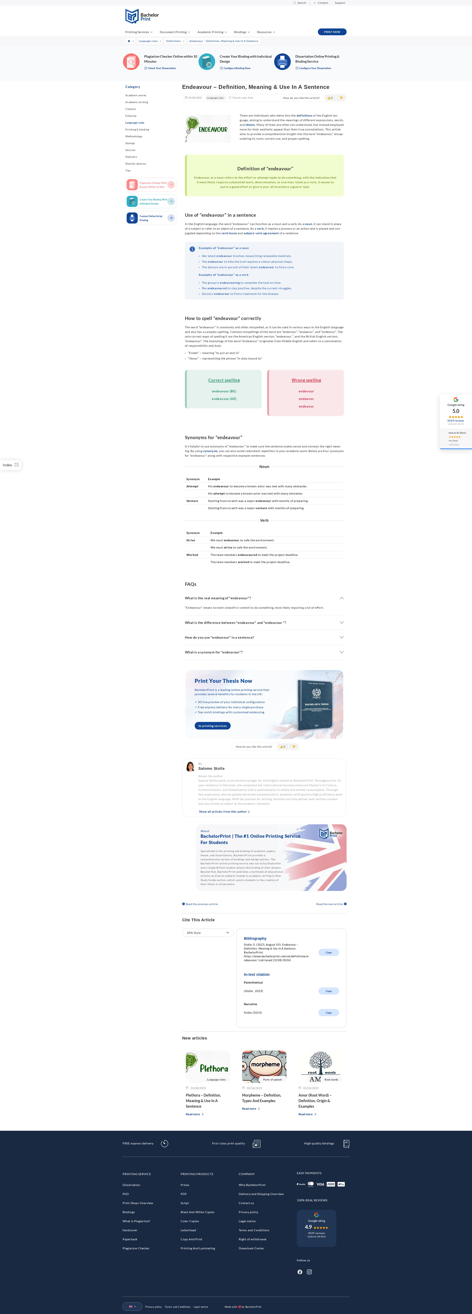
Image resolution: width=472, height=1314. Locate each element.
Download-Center (251, 1248)
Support (340, 2)
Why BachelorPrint (252, 1185)
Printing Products (197, 1174)
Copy (329, 952)
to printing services (213, 725)
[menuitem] (131, 1306)
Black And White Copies (198, 1212)
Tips (128, 170)
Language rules (134, 122)
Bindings (240, 32)
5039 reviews (316, 1233)
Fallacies (131, 115)
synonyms (210, 451)
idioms (250, 124)
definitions (304, 115)
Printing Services (137, 32)
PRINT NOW (332, 31)
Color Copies (190, 1221)
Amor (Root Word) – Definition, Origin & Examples (315, 1100)
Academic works (135, 95)
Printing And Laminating (198, 1248)
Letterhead (188, 1230)
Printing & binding (137, 129)
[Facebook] (300, 1271)
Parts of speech (272, 1079)
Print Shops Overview (138, 1203)
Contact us (246, 1203)
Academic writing (136, 102)
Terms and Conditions (254, 1230)
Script (185, 1203)
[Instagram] (309, 1271)
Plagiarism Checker (136, 1248)
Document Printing (173, 32)
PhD (126, 1194)
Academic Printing (210, 32)
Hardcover (130, 1230)
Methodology (133, 136)
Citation (130, 108)
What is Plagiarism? (136, 1221)
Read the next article (329, 904)
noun (308, 224)
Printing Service (137, 1174)
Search (302, 2)
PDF (184, 1194)
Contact (323, 2)
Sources (130, 149)
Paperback (130, 1239)
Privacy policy (248, 1212)
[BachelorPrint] (142, 22)
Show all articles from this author (223, 811)
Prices (185, 1185)
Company (247, 1174)
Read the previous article (202, 904)
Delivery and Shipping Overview (261, 1194)
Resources (264, 32)
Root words (331, 1079)
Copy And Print (191, 1239)
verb (260, 228)
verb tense (229, 233)
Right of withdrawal (252, 1239)
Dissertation (131, 1185)
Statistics (131, 156)
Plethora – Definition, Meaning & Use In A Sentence (203, 1100)
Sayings (130, 143)
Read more (193, 1114)
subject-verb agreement (261, 233)
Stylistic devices (135, 163)
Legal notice (247, 1221)
